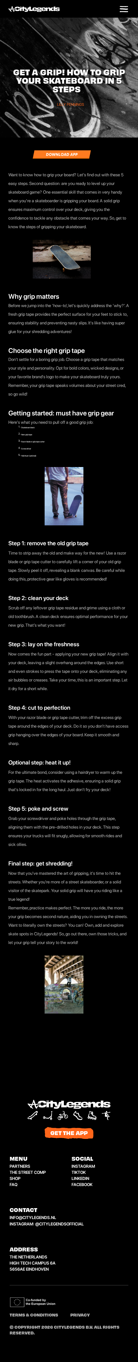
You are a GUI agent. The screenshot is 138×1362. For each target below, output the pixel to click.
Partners (20, 1166)
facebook (82, 1184)
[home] (40, 9)
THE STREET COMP (28, 1172)
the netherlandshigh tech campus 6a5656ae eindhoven (33, 1263)
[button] (124, 9)
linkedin (80, 1178)
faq (13, 1184)
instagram (83, 1166)
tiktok (79, 1172)
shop (15, 1178)
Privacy (80, 1315)
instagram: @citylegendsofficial (47, 1224)
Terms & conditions (34, 1315)
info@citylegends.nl (33, 1217)
